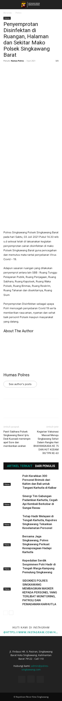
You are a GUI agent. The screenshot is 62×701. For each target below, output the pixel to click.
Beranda (7, 12)
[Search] (57, 4)
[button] (5, 4)
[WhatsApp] (30, 68)
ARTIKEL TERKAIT (19, 466)
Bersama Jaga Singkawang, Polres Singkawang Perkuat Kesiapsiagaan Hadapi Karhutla (36, 544)
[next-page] (11, 613)
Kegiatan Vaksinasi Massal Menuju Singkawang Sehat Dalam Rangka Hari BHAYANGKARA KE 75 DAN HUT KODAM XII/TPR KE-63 (46, 442)
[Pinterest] (22, 68)
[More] (38, 68)
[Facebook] (6, 68)
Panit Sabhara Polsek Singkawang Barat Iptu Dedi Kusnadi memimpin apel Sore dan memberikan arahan (16, 439)
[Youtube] (40, 679)
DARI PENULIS (45, 466)
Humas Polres (17, 60)
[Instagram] (31, 679)
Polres (19, 12)
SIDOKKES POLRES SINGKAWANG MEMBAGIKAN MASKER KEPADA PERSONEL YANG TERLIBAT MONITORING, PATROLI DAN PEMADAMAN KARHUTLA (39, 592)
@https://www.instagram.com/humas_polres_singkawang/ (31, 632)
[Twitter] (14, 68)
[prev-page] (5, 613)
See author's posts (20, 384)
